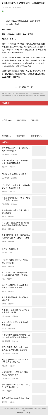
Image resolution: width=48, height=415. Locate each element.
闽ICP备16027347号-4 (24, 413)
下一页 (30, 87)
